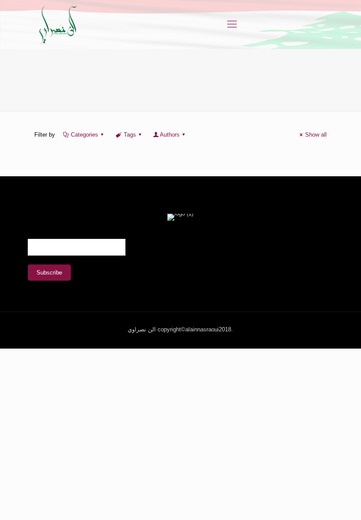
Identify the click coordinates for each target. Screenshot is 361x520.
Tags (130, 134)
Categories (84, 134)
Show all (316, 134)
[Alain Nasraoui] (58, 24)
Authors (170, 134)
